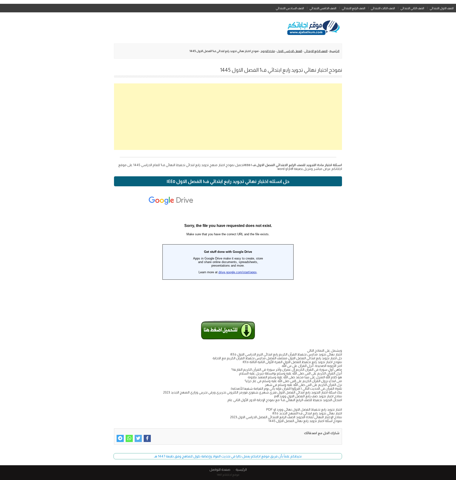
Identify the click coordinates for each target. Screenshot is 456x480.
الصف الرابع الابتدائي (353, 8)
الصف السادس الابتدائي (290, 8)
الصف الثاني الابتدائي (412, 8)
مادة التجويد (268, 51)
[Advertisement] (228, 116)
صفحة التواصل (219, 469)
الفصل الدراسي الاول (289, 51)
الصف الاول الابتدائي (442, 8)
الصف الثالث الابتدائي (383, 8)
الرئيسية (334, 51)
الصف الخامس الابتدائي (322, 8)
